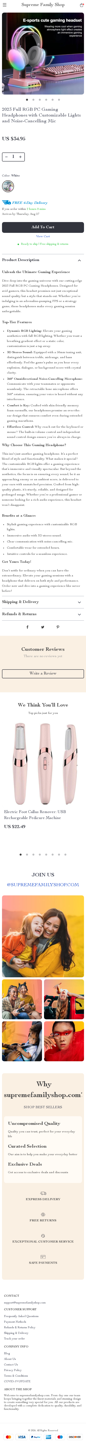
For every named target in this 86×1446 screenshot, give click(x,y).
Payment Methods (15, 1322)
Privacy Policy (13, 1370)
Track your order (14, 1338)
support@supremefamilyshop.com (25, 1302)
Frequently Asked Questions (21, 1316)
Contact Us (11, 1364)
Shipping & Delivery (16, 1333)
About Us (10, 1359)
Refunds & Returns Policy (19, 1327)
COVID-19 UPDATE (17, 1381)
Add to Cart (43, 227)
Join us (43, 875)
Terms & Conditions (16, 1376)
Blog (7, 1353)
